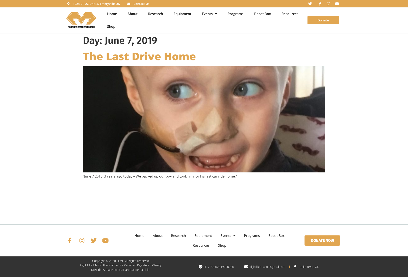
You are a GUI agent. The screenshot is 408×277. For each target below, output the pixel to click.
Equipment (182, 13)
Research (155, 13)
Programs (236, 13)
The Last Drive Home (139, 56)
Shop (111, 26)
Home (112, 13)
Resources (290, 13)
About (132, 13)
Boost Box (262, 13)
